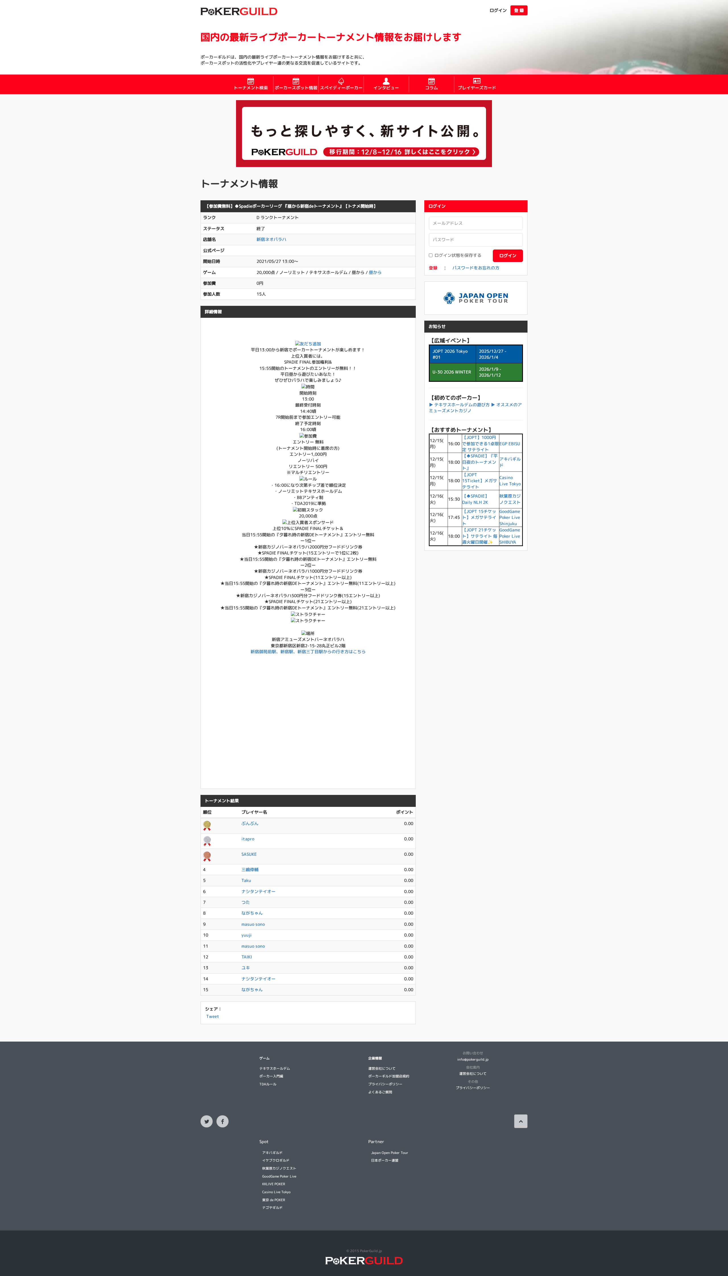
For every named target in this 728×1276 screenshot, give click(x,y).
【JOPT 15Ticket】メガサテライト (479, 481)
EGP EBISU (509, 444)
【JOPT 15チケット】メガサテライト (479, 517)
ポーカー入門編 (271, 1076)
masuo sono (253, 924)
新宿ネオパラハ (271, 239)
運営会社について (382, 1068)
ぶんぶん (249, 823)
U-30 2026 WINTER (452, 372)
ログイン (498, 10)
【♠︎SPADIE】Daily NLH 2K (475, 499)
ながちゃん (252, 913)
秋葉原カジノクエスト (510, 499)
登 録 (519, 10)
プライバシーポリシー (385, 1084)
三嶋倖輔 (249, 870)
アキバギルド (272, 1152)
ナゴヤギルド (272, 1207)
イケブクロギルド (275, 1160)
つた (245, 902)
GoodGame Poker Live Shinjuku (509, 517)
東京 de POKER (273, 1199)
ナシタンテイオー (258, 891)
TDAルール (267, 1084)
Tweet (212, 1016)
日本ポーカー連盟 (384, 1160)
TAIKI (246, 957)
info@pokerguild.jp (473, 1059)
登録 (433, 268)
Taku (246, 880)
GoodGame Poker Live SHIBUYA (509, 536)
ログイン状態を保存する (458, 255)
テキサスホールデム (274, 1068)
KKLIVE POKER (273, 1184)
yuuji (246, 935)
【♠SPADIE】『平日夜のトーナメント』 (480, 462)
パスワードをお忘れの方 (475, 268)
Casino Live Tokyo (510, 481)
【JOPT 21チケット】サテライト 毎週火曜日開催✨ (479, 536)
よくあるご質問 (380, 1092)
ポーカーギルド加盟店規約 (388, 1076)
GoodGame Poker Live (279, 1176)
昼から (375, 272)
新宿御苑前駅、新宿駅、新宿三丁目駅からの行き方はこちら (308, 652)
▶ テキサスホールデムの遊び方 (459, 405)
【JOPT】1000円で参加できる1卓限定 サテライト (480, 443)
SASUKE (249, 854)
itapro (247, 839)
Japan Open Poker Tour (389, 1152)
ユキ (245, 968)
